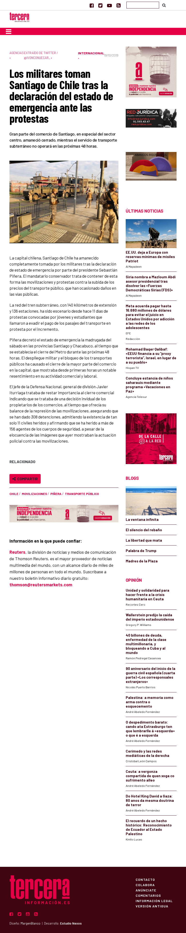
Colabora (145, 885)
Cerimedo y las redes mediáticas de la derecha (147, 753)
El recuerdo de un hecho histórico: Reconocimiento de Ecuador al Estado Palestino (149, 827)
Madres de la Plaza (142, 561)
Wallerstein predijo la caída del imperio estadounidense (150, 617)
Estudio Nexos (71, 923)
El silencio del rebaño (144, 530)
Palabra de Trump (141, 550)
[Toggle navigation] (8, 31)
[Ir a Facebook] (92, 5)
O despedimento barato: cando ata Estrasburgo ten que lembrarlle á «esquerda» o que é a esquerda (150, 728)
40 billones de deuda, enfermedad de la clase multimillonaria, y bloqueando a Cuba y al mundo (146, 644)
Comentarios (148, 895)
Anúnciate (146, 890)
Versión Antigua (152, 906)
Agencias (16, 53)
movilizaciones (34, 494)
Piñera (56, 494)
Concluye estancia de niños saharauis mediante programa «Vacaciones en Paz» (149, 384)
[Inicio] (19, 16)
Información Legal (154, 901)
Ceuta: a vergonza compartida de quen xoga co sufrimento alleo (150, 775)
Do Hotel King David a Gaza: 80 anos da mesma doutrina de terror (150, 800)
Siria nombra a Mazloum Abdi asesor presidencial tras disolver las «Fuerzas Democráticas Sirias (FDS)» (151, 283)
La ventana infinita (142, 519)
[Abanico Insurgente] (151, 171)
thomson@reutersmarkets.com (40, 584)
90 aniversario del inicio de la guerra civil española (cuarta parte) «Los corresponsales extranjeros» (150, 675)
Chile (13, 494)
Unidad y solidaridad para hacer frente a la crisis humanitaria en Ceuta (147, 594)
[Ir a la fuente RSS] (118, 5)
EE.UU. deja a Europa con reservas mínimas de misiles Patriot (150, 256)
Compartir (27, 478)
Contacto (145, 879)
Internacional (91, 53)
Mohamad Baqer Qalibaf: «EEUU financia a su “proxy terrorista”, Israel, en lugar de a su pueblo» (151, 355)
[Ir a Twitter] (100, 5)
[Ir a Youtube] (109, 5)
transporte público (82, 494)
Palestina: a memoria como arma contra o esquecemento (149, 701)
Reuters (17, 552)
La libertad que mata (144, 540)
